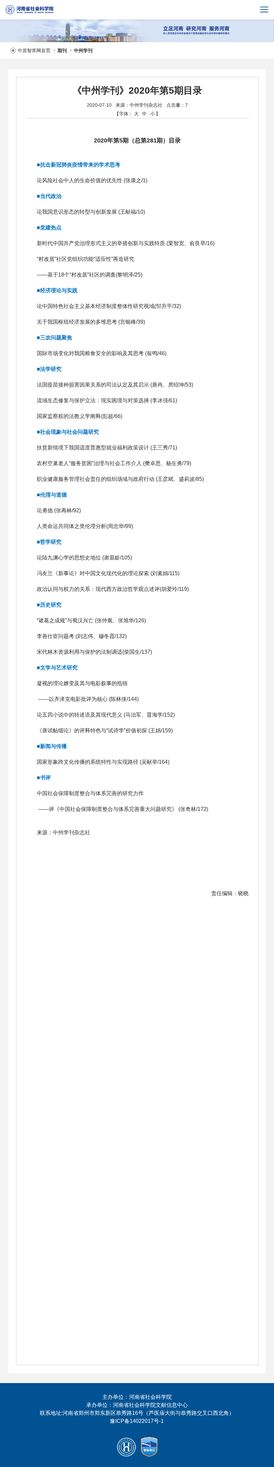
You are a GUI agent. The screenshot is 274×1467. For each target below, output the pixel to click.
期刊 (62, 50)
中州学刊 (83, 50)
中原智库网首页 (34, 50)
